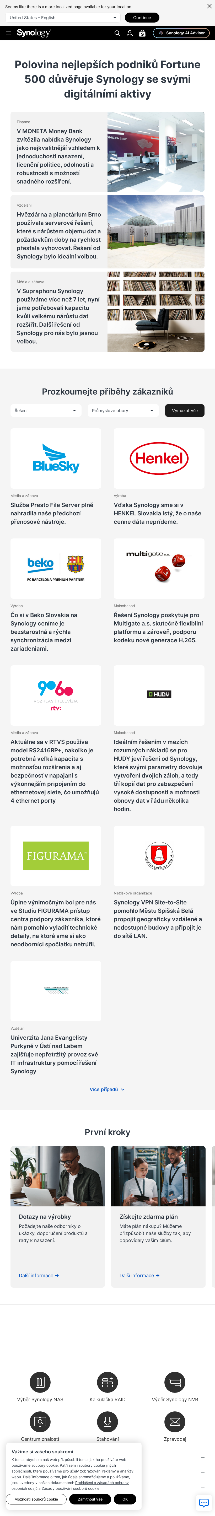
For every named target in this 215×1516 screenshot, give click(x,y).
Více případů (104, 1089)
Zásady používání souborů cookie (70, 1488)
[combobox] (63, 18)
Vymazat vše (185, 410)
